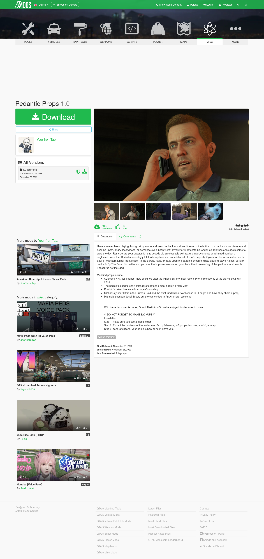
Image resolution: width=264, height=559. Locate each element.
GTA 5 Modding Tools (109, 508)
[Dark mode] (238, 4)
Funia (23, 439)
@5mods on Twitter (214, 533)
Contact (204, 508)
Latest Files (154, 508)
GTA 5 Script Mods (107, 533)
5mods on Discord (213, 546)
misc (40, 297)
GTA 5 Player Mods (108, 540)
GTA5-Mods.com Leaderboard (165, 540)
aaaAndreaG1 (28, 340)
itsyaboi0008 (27, 389)
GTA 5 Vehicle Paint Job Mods (114, 521)
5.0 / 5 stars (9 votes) (239, 229)
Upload (193, 4)
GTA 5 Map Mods (107, 546)
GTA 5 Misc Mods (107, 552)
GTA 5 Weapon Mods (109, 527)
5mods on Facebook (215, 540)
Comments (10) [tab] (131, 236)
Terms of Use (207, 521)
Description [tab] (106, 236)
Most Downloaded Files (161, 527)
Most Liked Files (157, 521)
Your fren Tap (46, 139)
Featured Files (156, 514)
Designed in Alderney (27, 507)
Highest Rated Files (159, 533)
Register (227, 4)
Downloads (107, 228)
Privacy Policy (208, 514)
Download (57, 116)
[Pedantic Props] (171, 155)
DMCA (203, 527)
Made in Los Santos (26, 511)
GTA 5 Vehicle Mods (108, 514)
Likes (124, 228)
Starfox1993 (27, 488)
